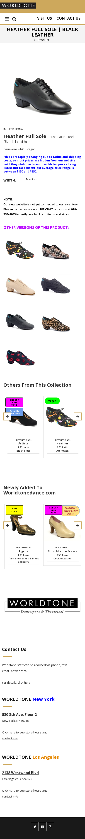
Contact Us (68, 18)
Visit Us (44, 18)
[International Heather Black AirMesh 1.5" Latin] (56, 284)
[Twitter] (35, 826)
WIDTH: (9, 180)
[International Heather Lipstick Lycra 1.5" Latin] (21, 355)
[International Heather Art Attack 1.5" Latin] (21, 248)
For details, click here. (16, 682)
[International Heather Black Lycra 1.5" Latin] (21, 319)
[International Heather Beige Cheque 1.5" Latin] (56, 248)
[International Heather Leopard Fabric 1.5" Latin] (56, 319)
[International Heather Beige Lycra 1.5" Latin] (21, 284)
